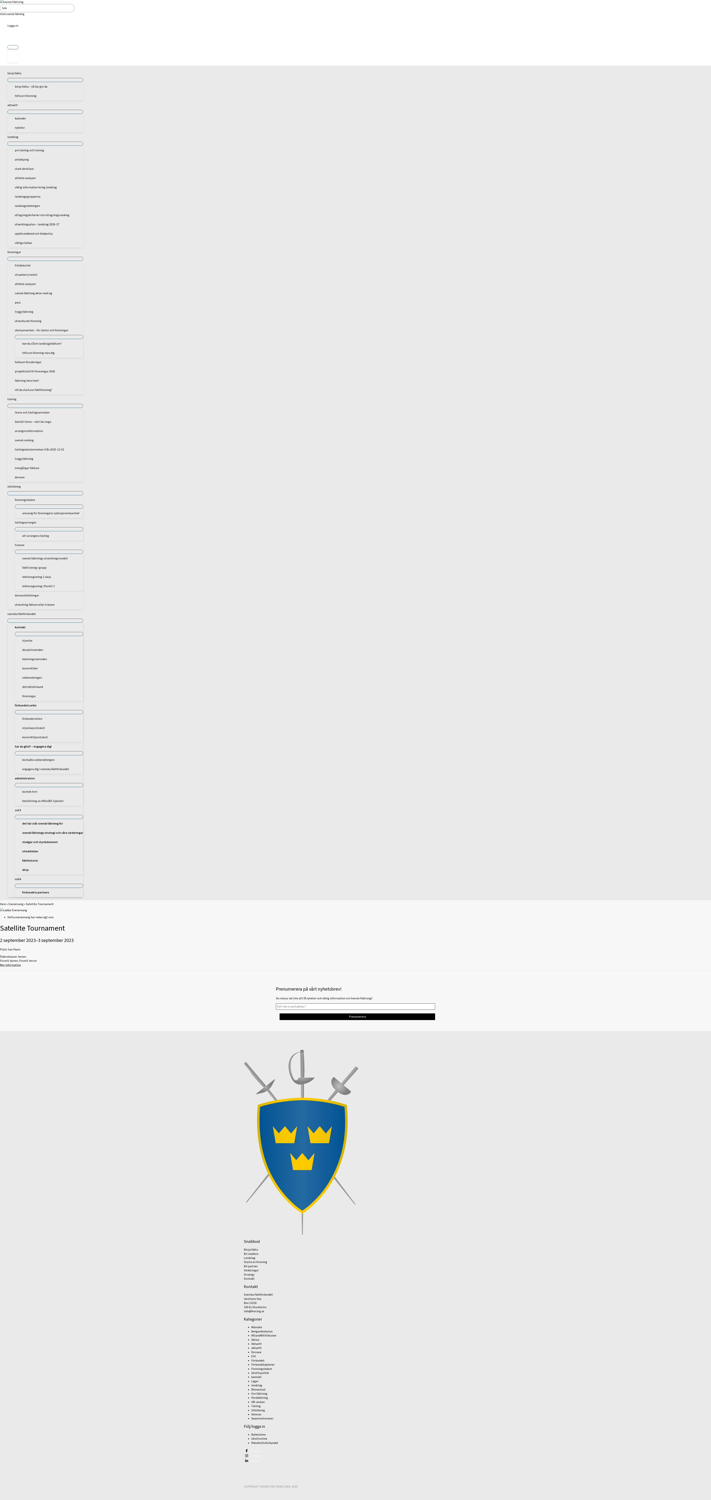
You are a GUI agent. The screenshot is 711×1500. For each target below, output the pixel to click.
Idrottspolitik (260, 1373)
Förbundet (258, 1361)
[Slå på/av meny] (13, 47)
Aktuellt (256, 1344)
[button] (12, 38)
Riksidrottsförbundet (264, 1443)
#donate (256, 1327)
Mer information (10, 965)
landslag (256, 1385)
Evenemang (16, 904)
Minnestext (258, 1390)
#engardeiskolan (262, 1331)
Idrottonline (259, 1439)
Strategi (249, 1275)
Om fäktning (259, 1394)
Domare (256, 1352)
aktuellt (256, 1348)
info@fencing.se (254, 1311)
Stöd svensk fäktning (12, 14)
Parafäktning (259, 1398)
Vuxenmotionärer (262, 1418)
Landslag (249, 1258)
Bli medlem (251, 1254)
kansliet (256, 1377)
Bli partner (251, 1266)
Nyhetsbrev (258, 1435)
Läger (254, 1381)
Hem (3, 904)
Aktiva (255, 1340)
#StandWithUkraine (263, 1336)
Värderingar (251, 1270)
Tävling (256, 1406)
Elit (253, 1356)
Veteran (256, 1414)
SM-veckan (258, 1402)
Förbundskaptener (263, 1365)
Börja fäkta (251, 1250)
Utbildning (258, 1410)
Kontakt (249, 1279)
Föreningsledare (261, 1369)
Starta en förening (255, 1262)
